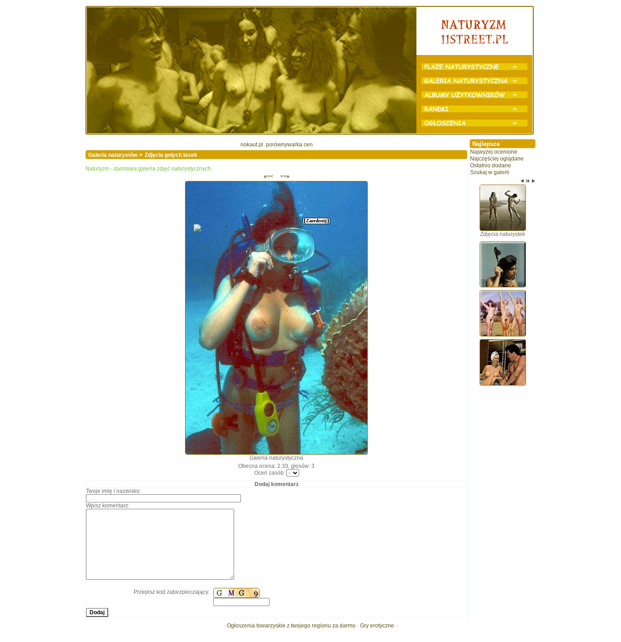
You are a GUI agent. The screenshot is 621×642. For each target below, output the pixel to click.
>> (285, 176)
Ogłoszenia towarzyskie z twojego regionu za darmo (291, 625)
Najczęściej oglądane (497, 158)
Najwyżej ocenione (493, 152)
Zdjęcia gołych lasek (171, 155)
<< (268, 176)
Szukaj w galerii (489, 172)
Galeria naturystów (112, 155)
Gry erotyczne (377, 625)
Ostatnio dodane (490, 165)
